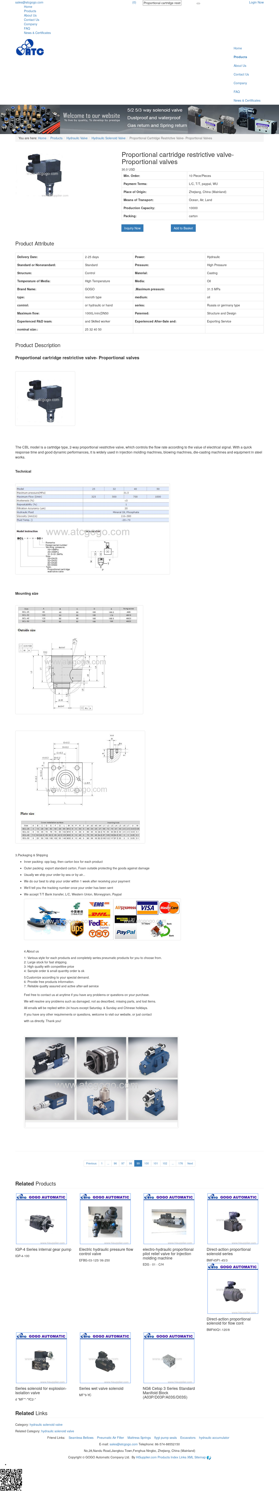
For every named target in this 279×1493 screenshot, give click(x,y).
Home (28, 6)
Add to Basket (183, 228)
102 (165, 1163)
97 (122, 1163)
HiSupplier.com (146, 1457)
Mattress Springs (140, 1437)
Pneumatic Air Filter (111, 1437)
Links (183, 1457)
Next (190, 1163)
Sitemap (200, 1457)
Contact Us (31, 19)
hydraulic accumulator (214, 1437)
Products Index (168, 1457)
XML (190, 1457)
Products (30, 11)
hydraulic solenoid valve (46, 1424)
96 (115, 1163)
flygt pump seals (166, 1437)
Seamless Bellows (81, 1437)
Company (30, 24)
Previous (91, 1163)
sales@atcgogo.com (29, 2)
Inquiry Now (132, 228)
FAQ (27, 28)
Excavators (188, 1437)
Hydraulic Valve (77, 138)
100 (146, 1163)
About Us (30, 15)
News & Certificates (37, 32)
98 (130, 1163)
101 (155, 1163)
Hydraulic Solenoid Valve (109, 138)
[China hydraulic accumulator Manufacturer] (30, 47)
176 (180, 1163)
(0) (134, 2)
